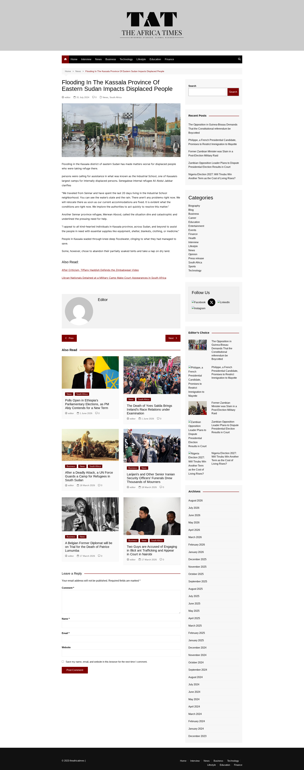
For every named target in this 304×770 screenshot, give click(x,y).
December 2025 (197, 559)
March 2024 (195, 714)
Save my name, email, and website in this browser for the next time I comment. (106, 661)
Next (171, 338)
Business (110, 59)
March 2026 (195, 537)
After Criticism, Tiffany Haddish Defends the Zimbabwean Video (100, 270)
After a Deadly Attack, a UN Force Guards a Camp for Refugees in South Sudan (89, 476)
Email (66, 633)
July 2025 (193, 596)
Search (192, 86)
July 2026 (193, 507)
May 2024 (194, 699)
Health (192, 238)
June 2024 (194, 692)
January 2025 (196, 640)
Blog (191, 210)
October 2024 (196, 662)
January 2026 (196, 552)
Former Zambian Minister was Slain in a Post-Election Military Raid (210, 153)
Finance (169, 59)
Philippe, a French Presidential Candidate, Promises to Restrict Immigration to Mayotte (212, 142)
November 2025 (197, 566)
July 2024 (193, 684)
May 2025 (194, 610)
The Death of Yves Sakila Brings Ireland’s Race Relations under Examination (149, 409)
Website (66, 647)
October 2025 (196, 574)
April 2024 (194, 706)
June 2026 (194, 515)
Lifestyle (141, 59)
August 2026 (195, 500)
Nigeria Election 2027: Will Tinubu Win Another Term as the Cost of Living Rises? (211, 176)
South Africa (116, 97)
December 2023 (197, 736)
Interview (86, 59)
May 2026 (194, 522)
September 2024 (197, 669)
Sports (192, 266)
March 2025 (195, 625)
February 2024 (196, 721)
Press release (196, 258)
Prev (71, 338)
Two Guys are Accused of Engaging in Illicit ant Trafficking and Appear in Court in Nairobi (152, 550)
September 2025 (197, 581)
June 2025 (194, 603)
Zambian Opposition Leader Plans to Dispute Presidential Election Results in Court (213, 165)
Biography (194, 205)
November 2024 (197, 655)
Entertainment (196, 226)
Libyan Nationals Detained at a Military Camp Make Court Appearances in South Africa (114, 277)
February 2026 (196, 544)
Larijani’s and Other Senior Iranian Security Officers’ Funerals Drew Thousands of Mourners (151, 478)
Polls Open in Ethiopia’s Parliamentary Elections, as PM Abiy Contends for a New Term (87, 404)
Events (192, 230)
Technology (126, 59)
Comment (68, 587)
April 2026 (194, 530)
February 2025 (196, 633)
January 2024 (196, 728)
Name (66, 618)
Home (74, 59)
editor (67, 97)
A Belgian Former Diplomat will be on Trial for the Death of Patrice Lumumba (88, 546)
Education (155, 59)
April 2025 (194, 618)
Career (192, 218)
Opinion (192, 254)
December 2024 (197, 647)
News (98, 59)
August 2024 (195, 677)
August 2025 (195, 589)
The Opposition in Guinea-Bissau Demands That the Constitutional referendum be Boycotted (212, 128)
